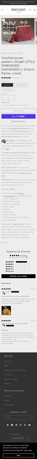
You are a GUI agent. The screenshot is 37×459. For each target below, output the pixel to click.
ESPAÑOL (7, 85)
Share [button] (6, 242)
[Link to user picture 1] (6, 310)
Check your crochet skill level (15, 370)
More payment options (18, 121)
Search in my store (11, 379)
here (7, 149)
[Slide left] (14, 48)
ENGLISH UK (21, 85)
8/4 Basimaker (9, 196)
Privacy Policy (9, 405)
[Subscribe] (31, 417)
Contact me (8, 374)
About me (7, 361)
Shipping (12, 105)
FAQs (6, 366)
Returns (7, 400)
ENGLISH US (8, 89)
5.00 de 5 (23, 255)
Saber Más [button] (28, 450)
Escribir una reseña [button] (18, 276)
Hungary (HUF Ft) (17, 438)
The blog (7, 383)
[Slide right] (23, 48)
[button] (2, 10)
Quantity (4, 93)
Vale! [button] (18, 455)
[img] (6, 289)
